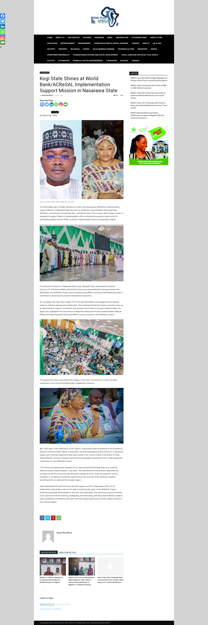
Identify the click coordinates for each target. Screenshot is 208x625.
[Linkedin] (51, 104)
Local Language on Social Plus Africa (139, 55)
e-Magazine (111, 60)
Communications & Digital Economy (111, 43)
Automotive (63, 60)
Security (51, 49)
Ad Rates (124, 60)
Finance (135, 43)
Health (146, 43)
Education (52, 43)
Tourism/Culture (126, 49)
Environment (84, 43)
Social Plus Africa (47, 95)
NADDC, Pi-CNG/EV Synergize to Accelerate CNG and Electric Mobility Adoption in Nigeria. (51, 580)
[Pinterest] (53, 517)
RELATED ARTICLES (48, 552)
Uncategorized (44, 72)
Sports (86, 49)
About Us (60, 37)
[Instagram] (61, 104)
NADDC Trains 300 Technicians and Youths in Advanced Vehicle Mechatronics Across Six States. (148, 95)
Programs (99, 37)
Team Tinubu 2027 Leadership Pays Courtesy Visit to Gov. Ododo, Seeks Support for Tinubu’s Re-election (110, 580)
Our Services (74, 37)
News (109, 37)
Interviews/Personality (58, 55)
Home (49, 37)
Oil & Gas (157, 43)
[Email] (65, 104)
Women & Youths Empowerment (88, 60)
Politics (51, 60)
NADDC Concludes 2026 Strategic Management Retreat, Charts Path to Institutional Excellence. (149, 79)
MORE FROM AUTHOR (67, 552)
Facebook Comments (63, 604)
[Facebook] (42, 104)
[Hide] (1, 47)
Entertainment (68, 43)
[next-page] (45, 589)
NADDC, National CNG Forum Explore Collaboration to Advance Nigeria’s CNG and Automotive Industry (147, 115)
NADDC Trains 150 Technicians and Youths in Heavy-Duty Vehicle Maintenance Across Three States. (149, 105)
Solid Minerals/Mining (103, 49)
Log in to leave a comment (50, 609)
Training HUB (122, 37)
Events (154, 49)
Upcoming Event (139, 37)
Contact (136, 60)
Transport (142, 49)
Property (63, 49)
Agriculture (156, 37)
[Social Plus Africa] (104, 17)
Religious (75, 49)
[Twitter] (47, 104)
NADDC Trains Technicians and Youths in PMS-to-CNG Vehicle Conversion (149, 87)
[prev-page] (41, 589)
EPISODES (87, 37)
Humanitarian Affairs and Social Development (95, 55)
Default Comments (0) (47, 604)
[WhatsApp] (58, 517)
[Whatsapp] (56, 104)
